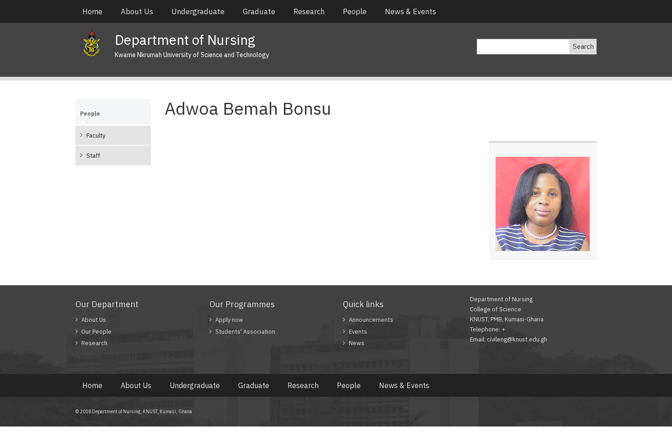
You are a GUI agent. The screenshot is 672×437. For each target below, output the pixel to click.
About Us (137, 11)
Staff (93, 155)
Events (358, 332)
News (356, 343)
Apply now (229, 320)
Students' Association (245, 332)
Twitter (126, 357)
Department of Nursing (185, 39)
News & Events (410, 11)
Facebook (88, 357)
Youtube (163, 357)
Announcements (371, 320)
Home (92, 11)
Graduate (259, 11)
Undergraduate (197, 11)
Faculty (96, 135)
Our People (96, 332)
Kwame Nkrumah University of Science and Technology (192, 55)
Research (309, 11)
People (355, 11)
